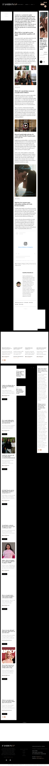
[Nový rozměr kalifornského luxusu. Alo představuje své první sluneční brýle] (8, 410)
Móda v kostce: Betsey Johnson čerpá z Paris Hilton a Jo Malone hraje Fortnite (20, 391)
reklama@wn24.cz (40, 758)
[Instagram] (44, 2)
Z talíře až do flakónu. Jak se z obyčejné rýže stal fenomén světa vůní (8, 386)
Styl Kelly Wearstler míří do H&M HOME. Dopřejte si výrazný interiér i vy (8, 491)
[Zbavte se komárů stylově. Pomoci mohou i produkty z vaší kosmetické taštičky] (8, 585)
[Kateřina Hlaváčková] (18, 284)
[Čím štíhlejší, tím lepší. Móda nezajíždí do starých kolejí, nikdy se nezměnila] (19, 340)
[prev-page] (3, 360)
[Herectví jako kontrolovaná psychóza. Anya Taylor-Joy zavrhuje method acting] (8, 655)
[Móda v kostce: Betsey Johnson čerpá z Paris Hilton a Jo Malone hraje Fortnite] (30, 391)
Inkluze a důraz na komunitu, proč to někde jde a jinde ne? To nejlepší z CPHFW (8, 561)
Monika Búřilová (6, 675)
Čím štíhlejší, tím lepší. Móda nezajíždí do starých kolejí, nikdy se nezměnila (18, 348)
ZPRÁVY (17, 387)
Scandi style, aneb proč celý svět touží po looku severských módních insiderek (8, 456)
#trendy (21, 304)
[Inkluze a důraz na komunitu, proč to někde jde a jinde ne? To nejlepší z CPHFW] (8, 550)
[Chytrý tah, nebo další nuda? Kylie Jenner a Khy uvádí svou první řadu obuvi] (8, 620)
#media (26, 302)
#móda (31, 302)
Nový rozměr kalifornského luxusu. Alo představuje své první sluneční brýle (8, 421)
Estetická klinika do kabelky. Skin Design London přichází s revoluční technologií (20, 374)
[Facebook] (41, 62)
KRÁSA (17, 370)
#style (16, 304)
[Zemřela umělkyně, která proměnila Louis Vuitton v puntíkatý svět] (30, 340)
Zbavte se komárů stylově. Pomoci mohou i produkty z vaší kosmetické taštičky (8, 596)
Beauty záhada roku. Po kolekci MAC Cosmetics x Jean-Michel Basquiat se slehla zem (41, 348)
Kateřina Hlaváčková (28, 272)
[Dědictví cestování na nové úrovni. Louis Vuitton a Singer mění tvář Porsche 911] (8, 690)
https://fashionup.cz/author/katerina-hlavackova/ (29, 275)
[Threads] (46, 2)
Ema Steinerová (5, 395)
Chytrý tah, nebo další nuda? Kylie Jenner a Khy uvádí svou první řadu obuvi (8, 631)
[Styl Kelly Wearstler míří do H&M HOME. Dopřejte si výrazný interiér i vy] (8, 480)
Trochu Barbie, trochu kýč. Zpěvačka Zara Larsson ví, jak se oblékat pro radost (8, 526)
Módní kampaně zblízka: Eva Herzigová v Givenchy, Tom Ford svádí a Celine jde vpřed (7, 348)
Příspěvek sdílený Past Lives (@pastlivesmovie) (30, 260)
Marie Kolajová (5, 356)
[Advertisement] (30, 319)
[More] (44, 62)
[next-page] (5, 360)
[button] (41, 2)
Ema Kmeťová (40, 356)
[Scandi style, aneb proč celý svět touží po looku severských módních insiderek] (8, 445)
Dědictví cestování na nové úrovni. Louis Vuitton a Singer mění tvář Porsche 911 (8, 701)
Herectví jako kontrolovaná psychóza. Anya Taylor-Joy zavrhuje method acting (8, 666)
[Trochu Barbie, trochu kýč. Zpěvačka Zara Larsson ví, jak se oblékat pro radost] (8, 515)
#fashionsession (19, 302)
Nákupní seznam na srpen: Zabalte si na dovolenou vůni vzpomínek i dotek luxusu (42, 406)
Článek (4, 399)
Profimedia (45, 38)
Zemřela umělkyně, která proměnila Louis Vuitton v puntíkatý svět (29, 348)
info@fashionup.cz (9, 757)
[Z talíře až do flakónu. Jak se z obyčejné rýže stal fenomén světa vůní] (8, 375)
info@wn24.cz (39, 756)
